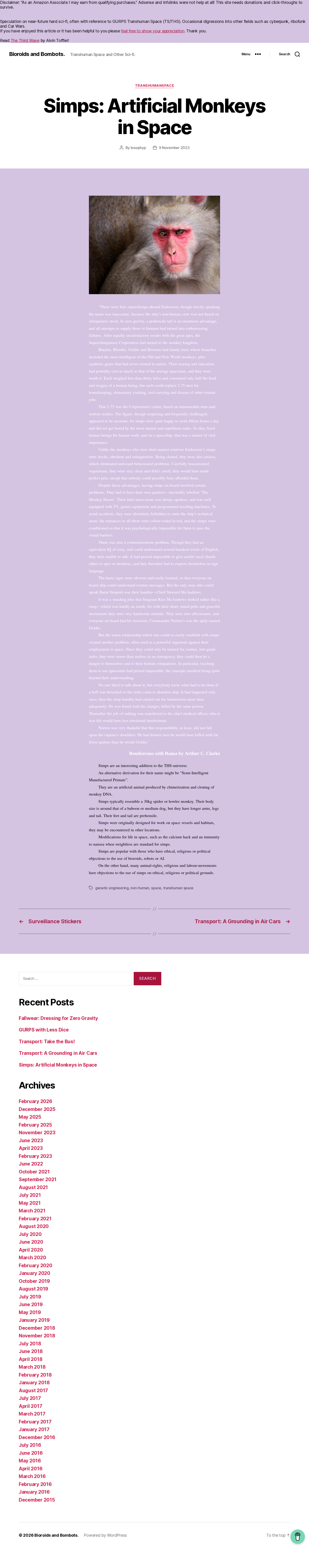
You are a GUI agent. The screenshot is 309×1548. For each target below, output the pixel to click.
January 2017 (34, 1429)
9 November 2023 (174, 147)
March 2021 (32, 1211)
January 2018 (34, 1382)
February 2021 (35, 1218)
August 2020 (34, 1226)
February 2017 (35, 1422)
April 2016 (30, 1468)
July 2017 (30, 1398)
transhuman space (178, 888)
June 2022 (31, 1164)
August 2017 (33, 1390)
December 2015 (37, 1500)
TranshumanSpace (154, 86)
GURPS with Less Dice (44, 1030)
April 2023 (31, 1148)
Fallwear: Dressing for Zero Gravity (58, 1018)
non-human (140, 888)
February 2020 (35, 1265)
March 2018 (32, 1367)
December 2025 (37, 1109)
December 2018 (37, 1328)
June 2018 (31, 1351)
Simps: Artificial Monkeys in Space (58, 1065)
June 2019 (31, 1304)
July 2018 (30, 1343)
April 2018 (30, 1359)
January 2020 (34, 1273)
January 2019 (34, 1320)
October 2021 (34, 1172)
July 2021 (30, 1195)
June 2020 (31, 1242)
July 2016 (30, 1445)
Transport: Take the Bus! (47, 1041)
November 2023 (37, 1132)
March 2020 (32, 1257)
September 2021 (38, 1179)
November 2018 (37, 1336)
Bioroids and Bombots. (37, 54)
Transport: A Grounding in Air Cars (58, 1053)
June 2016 (31, 1453)
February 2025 (35, 1125)
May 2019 (30, 1312)
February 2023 (35, 1156)
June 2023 (31, 1140)
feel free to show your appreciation (152, 31)
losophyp (138, 147)
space (156, 888)
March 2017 (32, 1414)
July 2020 (30, 1234)
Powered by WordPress (105, 1535)
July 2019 (30, 1297)
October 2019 (34, 1281)
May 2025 (30, 1117)
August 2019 (33, 1289)
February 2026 (35, 1101)
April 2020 (31, 1250)
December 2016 (37, 1437)
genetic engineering (112, 888)
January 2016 (34, 1492)
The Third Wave (25, 40)
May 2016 (30, 1461)
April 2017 (30, 1406)
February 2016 (35, 1484)
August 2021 (33, 1187)
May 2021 (30, 1203)
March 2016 (32, 1476)
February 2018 (35, 1375)
